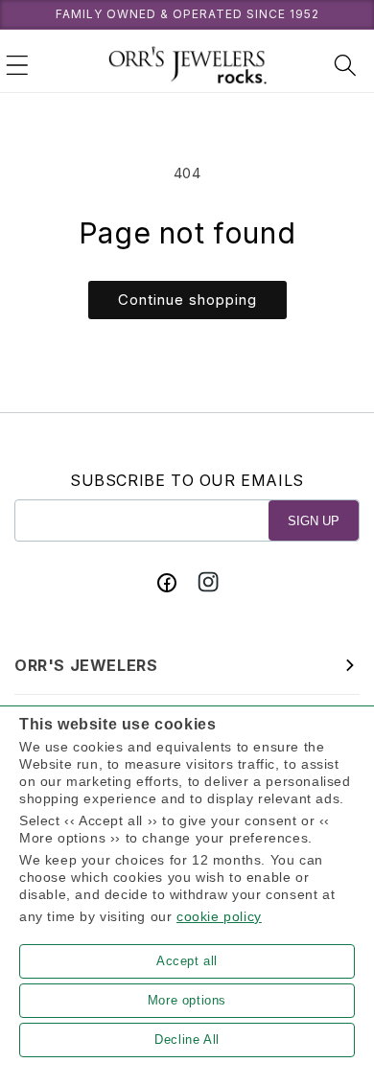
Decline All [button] (187, 1039)
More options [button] (187, 1000)
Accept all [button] (187, 961)
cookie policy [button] (219, 916)
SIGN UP (313, 521)
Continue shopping (187, 299)
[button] (17, 65)
